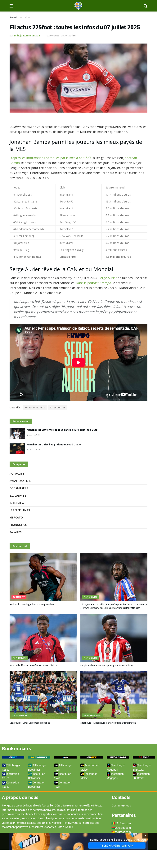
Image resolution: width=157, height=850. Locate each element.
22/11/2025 (34, 434)
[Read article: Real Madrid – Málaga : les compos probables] (43, 577)
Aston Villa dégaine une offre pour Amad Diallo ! (33, 665)
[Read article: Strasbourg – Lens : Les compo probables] (43, 695)
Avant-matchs (20, 481)
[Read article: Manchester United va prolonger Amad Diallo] (17, 448)
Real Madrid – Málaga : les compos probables (32, 604)
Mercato (16, 517)
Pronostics (18, 525)
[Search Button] (145, 6)
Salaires (15, 532)
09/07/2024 (34, 449)
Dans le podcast (93, 283)
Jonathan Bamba (35, 407)
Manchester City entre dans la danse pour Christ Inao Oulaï (62, 429)
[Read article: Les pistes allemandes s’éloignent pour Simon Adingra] (113, 638)
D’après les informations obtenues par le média (50, 158)
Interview (17, 503)
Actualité (25, 17)
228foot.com (123, 832)
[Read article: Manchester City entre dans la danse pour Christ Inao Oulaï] (17, 433)
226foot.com (123, 827)
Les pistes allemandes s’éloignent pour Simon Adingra (106, 665)
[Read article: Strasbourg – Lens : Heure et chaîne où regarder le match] (113, 695)
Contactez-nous (121, 805)
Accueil (13, 17)
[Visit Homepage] (78, 6)
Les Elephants (20, 510)
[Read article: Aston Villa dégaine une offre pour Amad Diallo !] (43, 638)
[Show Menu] (11, 6)
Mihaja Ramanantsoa (27, 35)
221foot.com (123, 823)
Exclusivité (18, 495)
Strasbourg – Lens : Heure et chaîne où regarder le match (108, 722)
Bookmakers (19, 488)
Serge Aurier (108, 278)
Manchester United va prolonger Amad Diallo (54, 444)
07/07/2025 (53, 35)
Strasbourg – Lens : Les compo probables (30, 722)
